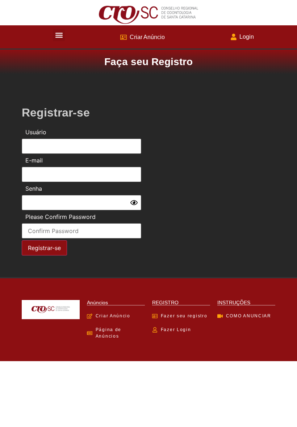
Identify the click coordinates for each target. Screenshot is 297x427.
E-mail (34, 160)
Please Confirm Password (60, 216)
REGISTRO (165, 302)
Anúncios (97, 302)
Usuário (35, 132)
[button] (59, 35)
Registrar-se (44, 247)
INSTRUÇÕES (233, 302)
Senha (33, 188)
